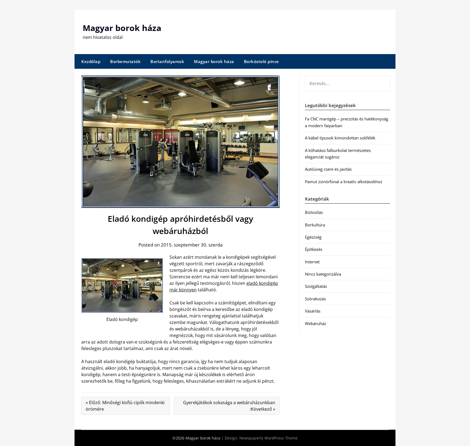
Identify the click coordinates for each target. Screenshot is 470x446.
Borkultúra (315, 224)
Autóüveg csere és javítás (328, 169)
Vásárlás (312, 311)
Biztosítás (314, 212)
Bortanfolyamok (167, 61)
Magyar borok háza (122, 27)
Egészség (313, 237)
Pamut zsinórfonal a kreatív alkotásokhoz (343, 181)
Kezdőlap (90, 61)
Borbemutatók (125, 61)
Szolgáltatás (316, 286)
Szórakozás (315, 298)
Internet (312, 261)
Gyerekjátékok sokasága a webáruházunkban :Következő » (229, 406)
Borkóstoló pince (261, 61)
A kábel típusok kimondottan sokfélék (340, 138)
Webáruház (315, 323)
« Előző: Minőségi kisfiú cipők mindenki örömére (125, 406)
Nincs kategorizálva (323, 274)
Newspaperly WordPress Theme (268, 438)
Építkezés (313, 249)
